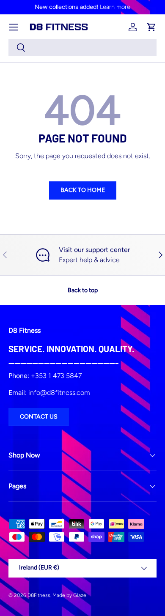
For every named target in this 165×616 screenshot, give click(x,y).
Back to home (82, 190)
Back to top (83, 290)
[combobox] (82, 47)
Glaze (79, 595)
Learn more (115, 7)
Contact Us (39, 416)
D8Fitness (39, 595)
